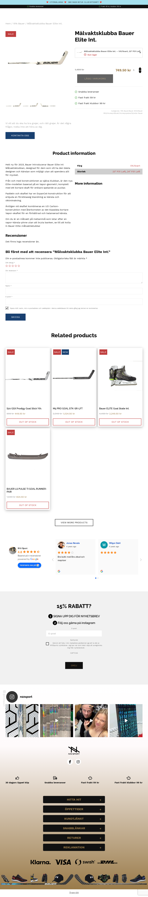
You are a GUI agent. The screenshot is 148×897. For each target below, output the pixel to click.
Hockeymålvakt (113, 113)
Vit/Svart (135, 165)
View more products (74, 522)
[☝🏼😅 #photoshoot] (91, 720)
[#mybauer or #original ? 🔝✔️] (126, 720)
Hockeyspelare (125, 113)
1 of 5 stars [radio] (6, 266)
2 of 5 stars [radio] (10, 266)
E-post (8, 297)
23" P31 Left (119, 171)
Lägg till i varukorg (95, 78)
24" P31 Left (133, 171)
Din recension (11, 271)
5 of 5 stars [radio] (19, 266)
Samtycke (74, 640)
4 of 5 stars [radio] (16, 266)
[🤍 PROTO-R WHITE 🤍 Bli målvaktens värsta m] (21, 720)
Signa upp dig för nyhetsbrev (76, 616)
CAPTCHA (74, 653)
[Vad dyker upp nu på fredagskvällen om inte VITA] (56, 720)
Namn (8, 286)
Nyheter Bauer (137, 113)
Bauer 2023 (133, 111)
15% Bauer (19, 23)
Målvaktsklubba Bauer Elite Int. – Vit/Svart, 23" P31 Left (112, 51)
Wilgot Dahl (115, 543)
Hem (8, 23)
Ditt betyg (10, 263)
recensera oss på (28, 565)
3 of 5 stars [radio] (13, 266)
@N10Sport (4, 700)
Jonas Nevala (73, 543)
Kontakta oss (20, 135)
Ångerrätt (74, 892)
